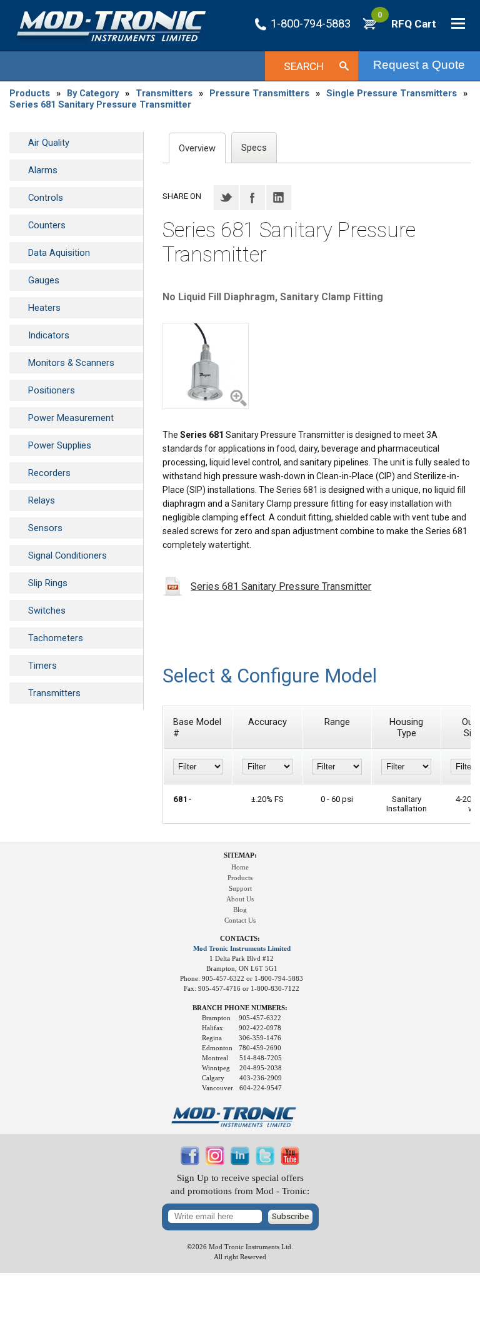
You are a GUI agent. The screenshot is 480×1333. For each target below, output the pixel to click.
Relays (41, 500)
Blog (240, 909)
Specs (254, 147)
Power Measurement (71, 417)
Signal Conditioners (67, 555)
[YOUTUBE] (290, 1162)
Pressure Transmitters (259, 93)
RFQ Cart (407, 24)
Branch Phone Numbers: (240, 1008)
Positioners (51, 390)
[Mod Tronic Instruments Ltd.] (111, 26)
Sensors (45, 528)
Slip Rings (48, 583)
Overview (197, 148)
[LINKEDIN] (240, 1162)
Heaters (44, 307)
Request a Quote (419, 64)
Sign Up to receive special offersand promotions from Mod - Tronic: (240, 1184)
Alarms (43, 170)
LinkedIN (278, 197)
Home (240, 867)
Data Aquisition (59, 252)
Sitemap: (240, 855)
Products (29, 93)
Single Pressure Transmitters (391, 93)
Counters (47, 225)
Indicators (48, 335)
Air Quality (48, 142)
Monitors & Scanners (71, 362)
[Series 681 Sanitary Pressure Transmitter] (205, 366)
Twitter (226, 197)
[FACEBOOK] (190, 1162)
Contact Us (240, 920)
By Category (93, 93)
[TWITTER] (265, 1162)
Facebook (252, 197)
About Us (240, 899)
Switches (47, 610)
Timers (42, 665)
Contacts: (240, 938)
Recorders (49, 473)
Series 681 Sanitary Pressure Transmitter (100, 104)
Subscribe (290, 1216)
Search (304, 66)
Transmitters (164, 93)
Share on (181, 196)
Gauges (43, 280)
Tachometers (55, 638)
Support (240, 888)
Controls (45, 197)
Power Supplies (59, 445)
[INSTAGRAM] (215, 1162)
